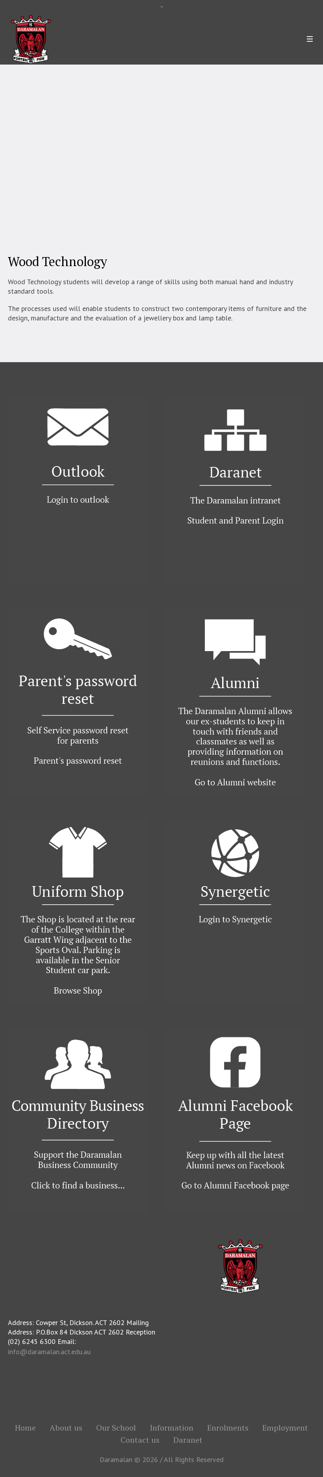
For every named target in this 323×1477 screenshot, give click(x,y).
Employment (285, 1428)
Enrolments (228, 1428)
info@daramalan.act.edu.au (49, 1351)
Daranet (187, 1440)
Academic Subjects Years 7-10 (136, 163)
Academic (79, 163)
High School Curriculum (212, 163)
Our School (46, 163)
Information (171, 1428)
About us (66, 1428)
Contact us (140, 1440)
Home (18, 163)
